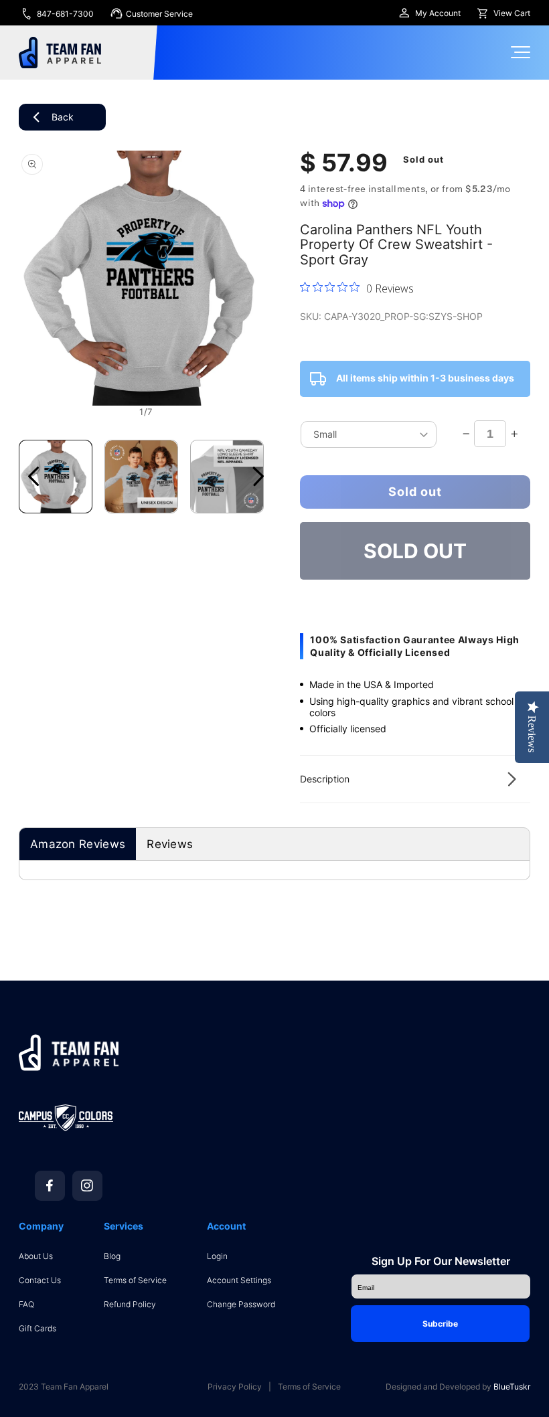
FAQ (26, 1304)
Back (63, 116)
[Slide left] (33, 476)
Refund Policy (130, 1304)
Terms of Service (135, 1280)
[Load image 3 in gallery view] (227, 476)
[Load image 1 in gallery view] (55, 476)
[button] (415, 779)
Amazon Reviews (77, 844)
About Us (36, 1256)
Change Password (241, 1304)
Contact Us (40, 1280)
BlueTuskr (511, 1387)
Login (217, 1256)
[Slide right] (258, 476)
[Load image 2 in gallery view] (141, 476)
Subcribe (440, 1324)
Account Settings (239, 1280)
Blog (112, 1256)
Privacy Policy (235, 1387)
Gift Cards (37, 1328)
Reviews (170, 844)
